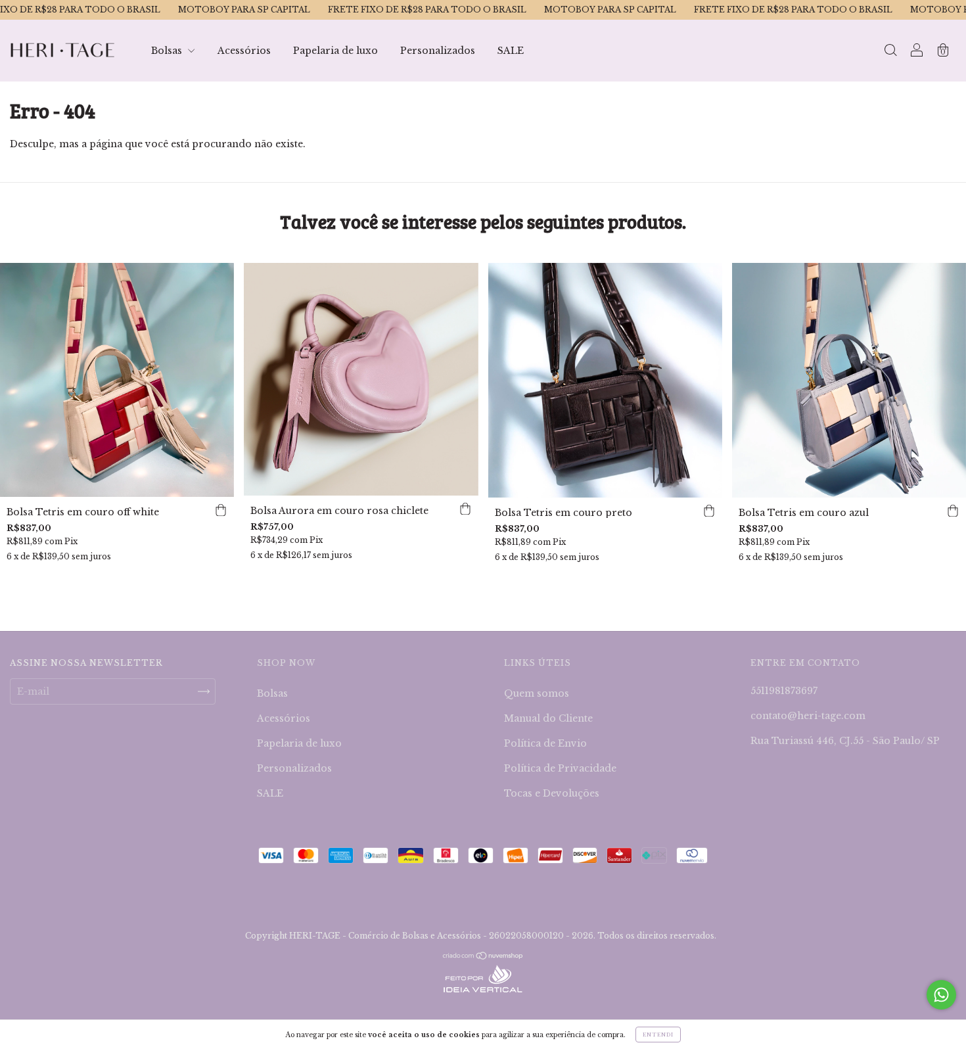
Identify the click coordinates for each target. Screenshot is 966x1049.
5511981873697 (783, 691)
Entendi (658, 1034)
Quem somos (536, 693)
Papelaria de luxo (335, 51)
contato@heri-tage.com (807, 716)
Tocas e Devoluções (551, 793)
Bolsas (168, 51)
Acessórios (244, 51)
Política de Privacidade (560, 768)
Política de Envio (545, 743)
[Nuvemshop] (483, 957)
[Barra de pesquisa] (890, 52)
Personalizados (437, 51)
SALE (510, 51)
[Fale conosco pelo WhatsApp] (941, 995)
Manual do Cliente (548, 718)
